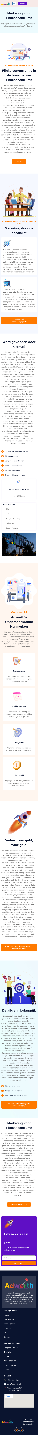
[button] (14, 3)
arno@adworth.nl (14, 1384)
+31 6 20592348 (19, 496)
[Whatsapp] (21, 1429)
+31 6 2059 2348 (13, 1380)
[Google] (16, 1429)
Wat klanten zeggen (12, 1343)
